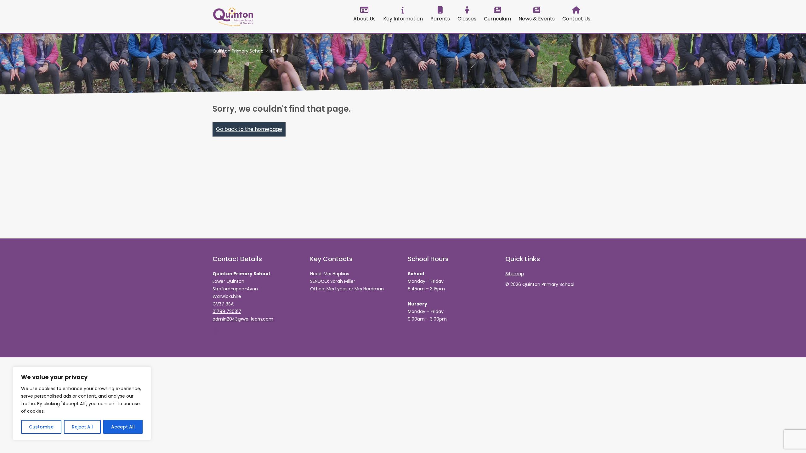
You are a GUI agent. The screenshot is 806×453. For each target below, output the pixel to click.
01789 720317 (227, 311)
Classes (466, 18)
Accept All (123, 427)
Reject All (82, 427)
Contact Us (576, 18)
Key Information (403, 18)
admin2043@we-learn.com (243, 319)
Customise (41, 427)
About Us (364, 18)
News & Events (537, 18)
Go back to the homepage (249, 129)
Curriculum (497, 18)
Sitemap (514, 274)
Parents (440, 18)
